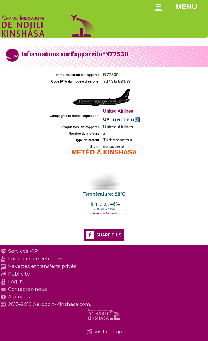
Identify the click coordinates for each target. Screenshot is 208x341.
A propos (19, 297)
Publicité (19, 274)
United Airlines (118, 111)
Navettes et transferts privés (42, 266)
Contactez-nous (27, 289)
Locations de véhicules (35, 259)
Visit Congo (108, 332)
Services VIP (23, 251)
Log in (15, 282)
